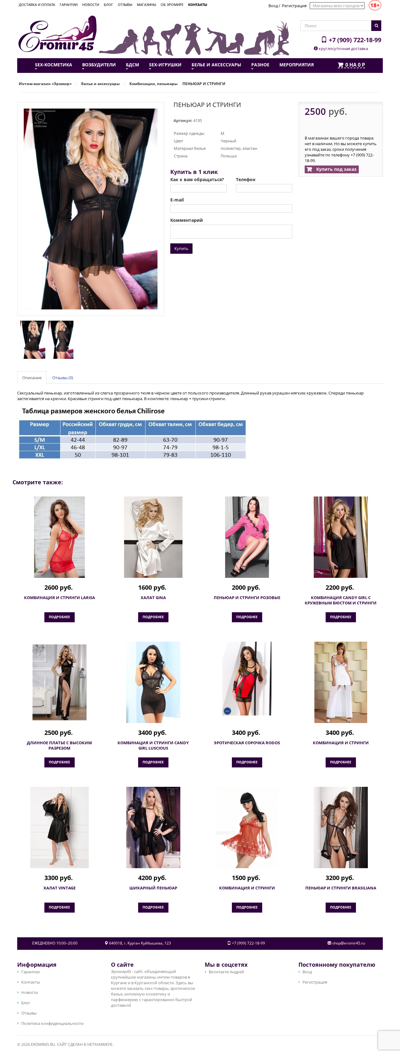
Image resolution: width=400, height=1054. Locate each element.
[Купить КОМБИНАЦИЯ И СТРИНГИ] (341, 682)
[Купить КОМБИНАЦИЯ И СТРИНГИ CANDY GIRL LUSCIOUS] (153, 682)
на (355, 65)
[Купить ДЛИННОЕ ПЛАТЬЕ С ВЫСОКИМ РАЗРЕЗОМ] (59, 682)
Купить (181, 248)
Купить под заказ (336, 169)
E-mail (177, 200)
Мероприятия (296, 65)
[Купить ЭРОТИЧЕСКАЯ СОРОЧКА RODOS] (247, 678)
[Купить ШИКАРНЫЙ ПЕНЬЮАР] (153, 827)
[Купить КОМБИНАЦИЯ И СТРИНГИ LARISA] (59, 537)
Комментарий (186, 220)
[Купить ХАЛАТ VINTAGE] (59, 827)
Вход (273, 5)
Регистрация (294, 5)
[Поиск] (376, 25)
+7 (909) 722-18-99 (354, 39)
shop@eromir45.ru (348, 943)
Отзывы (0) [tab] (62, 377)
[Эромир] (57, 33)
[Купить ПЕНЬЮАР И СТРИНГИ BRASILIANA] (341, 827)
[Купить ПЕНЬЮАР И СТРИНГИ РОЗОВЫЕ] (247, 537)
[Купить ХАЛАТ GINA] (153, 537)
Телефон (245, 179)
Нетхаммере (99, 1044)
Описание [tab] (32, 377)
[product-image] (31, 339)
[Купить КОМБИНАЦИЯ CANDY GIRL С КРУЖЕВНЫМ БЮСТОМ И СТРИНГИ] (341, 537)
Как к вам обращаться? (197, 179)
